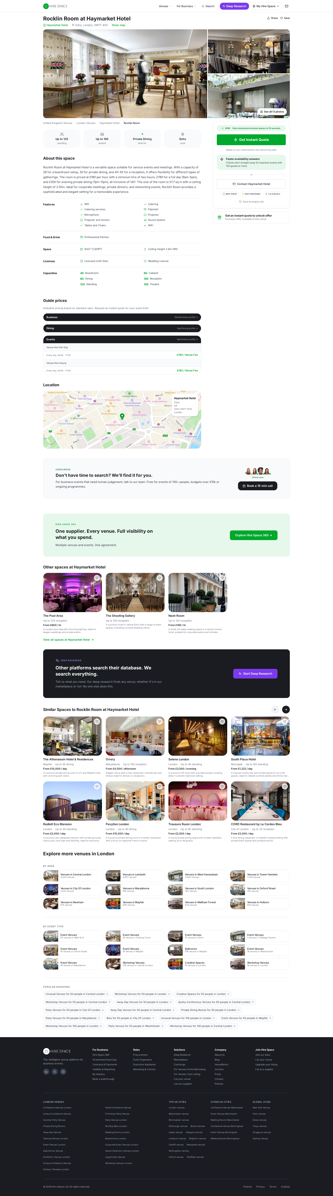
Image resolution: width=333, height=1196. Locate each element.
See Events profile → (187, 339)
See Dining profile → (187, 328)
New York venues (261, 1107)
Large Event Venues (115, 1157)
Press (218, 1074)
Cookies (285, 1186)
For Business (185, 6)
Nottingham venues (179, 1150)
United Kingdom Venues (57, 123)
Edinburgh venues (178, 1126)
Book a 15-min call (260, 486)
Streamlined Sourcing (104, 1059)
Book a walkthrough (103, 1078)
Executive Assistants (144, 1064)
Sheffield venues (195, 1157)
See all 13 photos (274, 111)
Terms (272, 1186)
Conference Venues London (57, 1107)
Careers (219, 1069)
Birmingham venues (179, 1120)
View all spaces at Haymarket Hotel (66, 639)
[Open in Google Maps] (122, 420)
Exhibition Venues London (56, 1157)
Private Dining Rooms (54, 1126)
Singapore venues (262, 1132)
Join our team (262, 1054)
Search (209, 6)
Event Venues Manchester (224, 1113)
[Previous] (275, 709)
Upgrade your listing (266, 1064)
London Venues (86, 123)
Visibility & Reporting (103, 1069)
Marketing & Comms (144, 1069)
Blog (217, 1059)
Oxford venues (176, 1157)
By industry (98, 1074)
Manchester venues (179, 1113)
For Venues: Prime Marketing (189, 1069)
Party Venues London (116, 1120)
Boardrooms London (115, 1138)
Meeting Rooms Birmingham (225, 1138)
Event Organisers (142, 1059)
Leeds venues (176, 1132)
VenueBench (221, 1064)
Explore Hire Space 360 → (253, 535)
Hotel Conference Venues (118, 1107)
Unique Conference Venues (57, 1113)
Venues (163, 6)
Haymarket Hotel (57, 25)
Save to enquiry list (253, 201)
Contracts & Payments (104, 1064)
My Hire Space (265, 6)
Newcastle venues (196, 1144)
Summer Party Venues (54, 1120)
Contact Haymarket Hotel (253, 183)
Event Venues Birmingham (224, 1132)
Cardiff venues (176, 1144)
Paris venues (259, 1113)
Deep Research (236, 6)
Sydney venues (260, 1138)
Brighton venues (197, 1138)
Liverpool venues (177, 1138)
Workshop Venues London (118, 1163)
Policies (219, 1083)
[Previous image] (48, 592)
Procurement (140, 1054)
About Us (220, 1054)
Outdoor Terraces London (56, 1169)
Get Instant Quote (254, 140)
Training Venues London (55, 1138)
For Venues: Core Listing (187, 1074)
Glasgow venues (194, 1132)
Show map (118, 25)
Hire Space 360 (100, 1054)
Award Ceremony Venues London (122, 1150)
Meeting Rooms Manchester (225, 1120)
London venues (177, 1107)
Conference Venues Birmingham (227, 1126)
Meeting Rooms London (117, 1132)
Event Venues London (54, 1144)
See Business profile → (186, 317)
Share (274, 17)
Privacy (260, 1186)
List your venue (182, 1078)
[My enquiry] (286, 6)
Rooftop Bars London (116, 1126)
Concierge (179, 1064)
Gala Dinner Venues (53, 1150)
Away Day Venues (52, 1132)
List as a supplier (183, 1083)
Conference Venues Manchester (227, 1107)
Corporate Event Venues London (121, 1144)
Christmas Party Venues (117, 1113)
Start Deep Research (257, 673)
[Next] (286, 709)
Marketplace (181, 1059)
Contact (219, 1078)
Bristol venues (198, 1126)
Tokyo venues (260, 1126)
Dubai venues (260, 1120)
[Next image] (97, 592)
